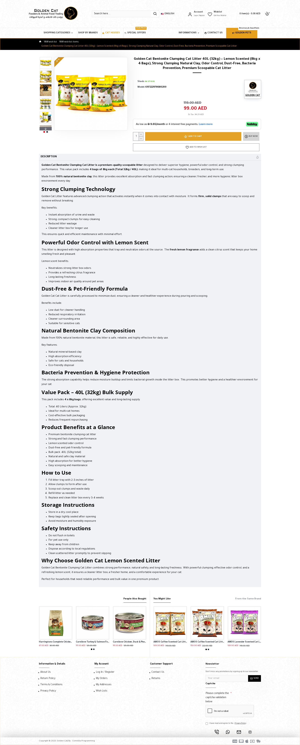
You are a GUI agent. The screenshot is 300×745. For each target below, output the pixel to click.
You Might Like (162, 599)
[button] (46, 58)
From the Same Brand (248, 599)
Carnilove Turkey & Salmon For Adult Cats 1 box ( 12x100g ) (42, 642)
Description (49, 157)
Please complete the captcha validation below (217, 697)
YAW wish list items (68, 42)
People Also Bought (134, 599)
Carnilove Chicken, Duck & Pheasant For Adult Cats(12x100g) (79, 642)
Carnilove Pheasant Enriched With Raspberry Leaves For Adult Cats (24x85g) (116, 642)
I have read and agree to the (227, 723)
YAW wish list (50, 42)
